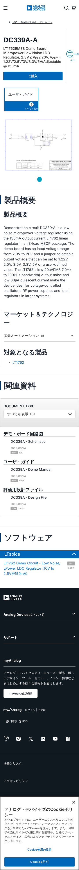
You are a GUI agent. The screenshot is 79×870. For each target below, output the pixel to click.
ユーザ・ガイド (20, 94)
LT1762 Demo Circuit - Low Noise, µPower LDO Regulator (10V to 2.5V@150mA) (39, 568)
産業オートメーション (24, 336)
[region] (39, 833)
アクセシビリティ (16, 781)
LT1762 (18, 362)
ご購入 (33, 76)
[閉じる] (74, 802)
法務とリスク (13, 763)
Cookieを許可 (39, 861)
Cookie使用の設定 (39, 849)
